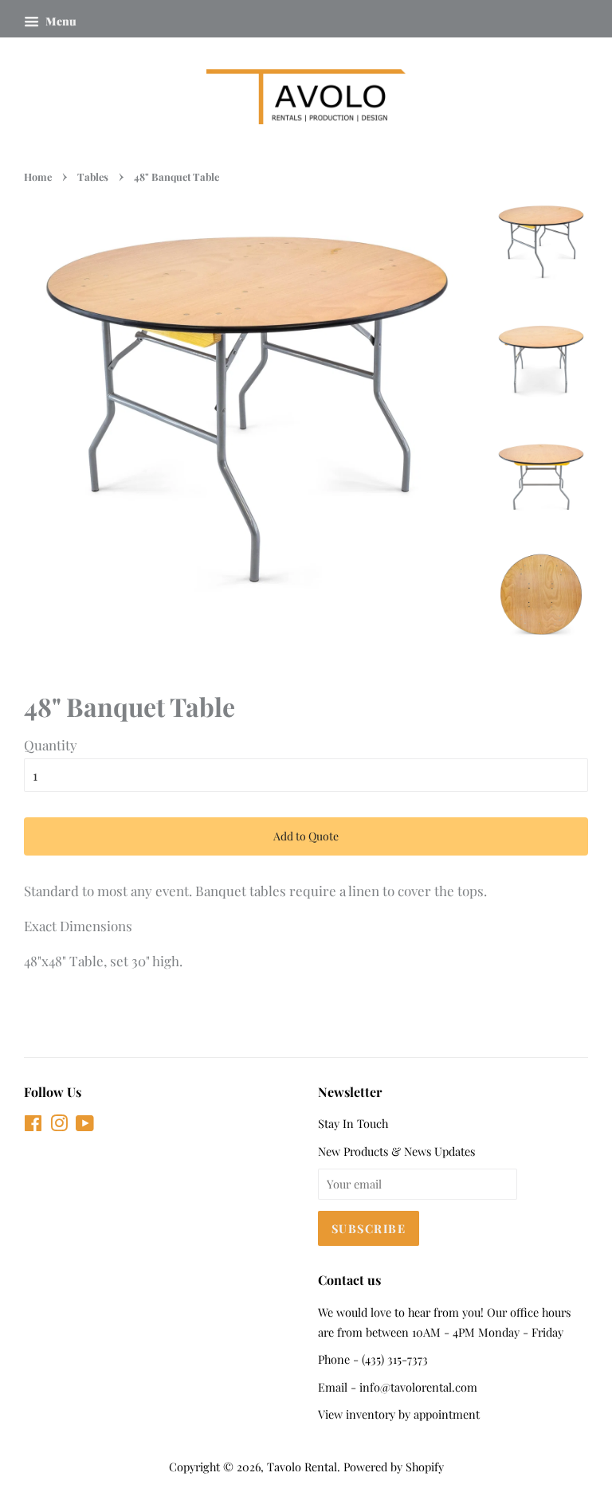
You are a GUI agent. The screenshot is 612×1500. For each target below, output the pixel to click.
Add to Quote (306, 836)
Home (38, 176)
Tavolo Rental (302, 1467)
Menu (59, 21)
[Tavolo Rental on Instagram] (59, 1126)
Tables (92, 176)
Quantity (50, 745)
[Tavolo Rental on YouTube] (85, 1126)
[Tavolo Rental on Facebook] (33, 1126)
